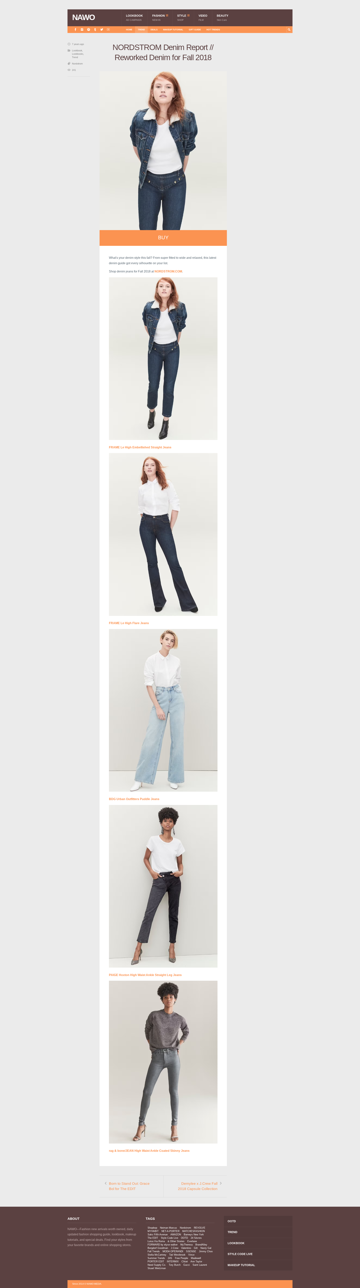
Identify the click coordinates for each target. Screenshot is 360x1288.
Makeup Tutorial (173, 29)
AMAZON (175, 1234)
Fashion (158, 17)
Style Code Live (169, 1238)
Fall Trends (154, 1251)
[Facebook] (75, 29)
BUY (163, 237)
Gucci (186, 1265)
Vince (191, 1255)
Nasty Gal (205, 1248)
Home (129, 29)
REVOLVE (199, 1228)
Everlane (192, 1241)
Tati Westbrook (177, 1255)
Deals (154, 29)
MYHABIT (153, 1231)
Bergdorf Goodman (158, 1248)
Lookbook (134, 17)
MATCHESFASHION (193, 1231)
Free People (181, 1258)
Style (181, 17)
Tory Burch (175, 1265)
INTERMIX (173, 1261)
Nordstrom (77, 63)
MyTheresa (186, 1244)
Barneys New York (194, 1234)
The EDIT (153, 1238)
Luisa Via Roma (156, 1241)
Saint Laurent (200, 1265)
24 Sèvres (196, 1238)
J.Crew (174, 1248)
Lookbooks (77, 54)
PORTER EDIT (156, 1261)
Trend (141, 29)
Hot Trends (213, 29)
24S (170, 1258)
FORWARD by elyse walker (163, 1244)
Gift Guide (195, 29)
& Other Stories (176, 1241)
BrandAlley (201, 1244)
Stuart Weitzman (157, 1268)
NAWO (83, 17)
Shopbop (152, 1228)
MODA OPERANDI (173, 1251)
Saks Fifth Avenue (158, 1234)
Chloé (185, 1261)
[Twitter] (101, 29)
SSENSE (191, 1251)
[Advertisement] (264, 109)
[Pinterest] (88, 29)
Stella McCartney (157, 1255)
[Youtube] (108, 29)
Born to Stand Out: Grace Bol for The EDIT (129, 1186)
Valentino (186, 1248)
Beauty (222, 17)
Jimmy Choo (206, 1251)
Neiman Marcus (168, 1228)
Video (203, 17)
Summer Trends (156, 1258)
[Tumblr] (95, 29)
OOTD (184, 1238)
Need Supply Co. (157, 1265)
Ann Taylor (196, 1261)
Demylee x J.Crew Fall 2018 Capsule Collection (198, 1186)
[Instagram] (82, 29)
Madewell (196, 1258)
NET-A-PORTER (170, 1231)
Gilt (196, 1248)
